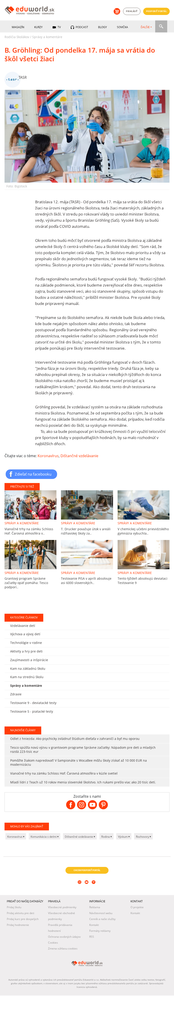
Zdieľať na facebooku (33, 474)
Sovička (122, 27)
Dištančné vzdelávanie (79, 455)
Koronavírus (48, 455)
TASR (23, 77)
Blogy (102, 27)
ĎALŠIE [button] (145, 27)
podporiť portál (156, 11)
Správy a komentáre (47, 37)
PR (7, 644)
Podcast (81, 27)
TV (59, 27)
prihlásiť (132, 11)
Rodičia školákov (17, 37)
